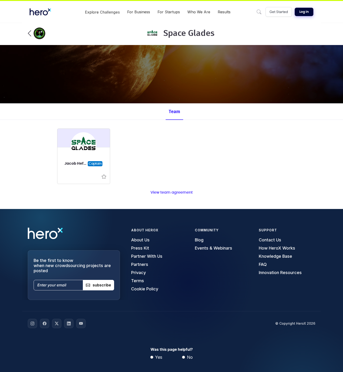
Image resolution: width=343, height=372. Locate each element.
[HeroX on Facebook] (44, 323)
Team (174, 111)
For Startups (169, 12)
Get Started (279, 12)
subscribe (102, 285)
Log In (304, 12)
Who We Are (198, 12)
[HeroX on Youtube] (81, 323)
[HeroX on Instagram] (32, 323)
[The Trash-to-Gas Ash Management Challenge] (36, 33)
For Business (138, 12)
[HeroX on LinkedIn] (69, 323)
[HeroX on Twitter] (56, 323)
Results (224, 12)
